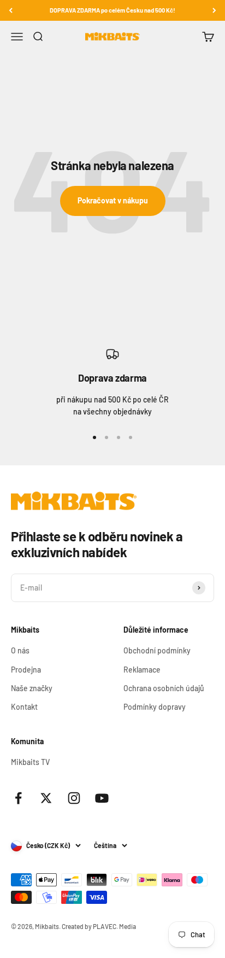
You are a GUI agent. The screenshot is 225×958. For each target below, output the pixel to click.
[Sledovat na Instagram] (74, 798)
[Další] (214, 10)
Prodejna (26, 669)
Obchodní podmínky (157, 650)
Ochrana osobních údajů (163, 688)
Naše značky (31, 688)
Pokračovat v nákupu (113, 200)
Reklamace (142, 669)
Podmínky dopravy (154, 706)
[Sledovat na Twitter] (46, 798)
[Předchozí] (11, 10)
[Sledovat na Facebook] (18, 798)
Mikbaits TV (30, 762)
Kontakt (24, 706)
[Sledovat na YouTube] (101, 798)
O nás (20, 650)
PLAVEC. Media (114, 926)
